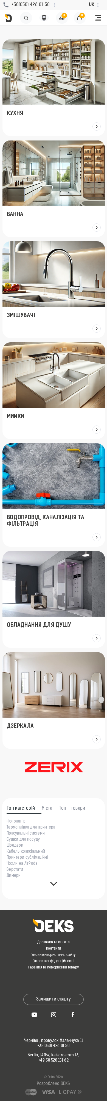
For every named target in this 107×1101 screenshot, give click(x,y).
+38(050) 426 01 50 (53, 1046)
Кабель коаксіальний (26, 852)
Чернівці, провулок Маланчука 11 (53, 1041)
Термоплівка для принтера (31, 828)
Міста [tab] (47, 808)
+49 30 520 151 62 (53, 1061)
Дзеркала (20, 726)
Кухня (15, 113)
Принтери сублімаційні (27, 858)
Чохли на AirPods (22, 864)
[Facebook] (73, 1014)
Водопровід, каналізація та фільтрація (45, 521)
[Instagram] (53, 1014)
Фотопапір (16, 822)
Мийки (15, 416)
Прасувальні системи (26, 834)
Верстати (15, 870)
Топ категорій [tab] (21, 808)
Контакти (53, 948)
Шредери (15, 846)
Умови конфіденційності (53, 961)
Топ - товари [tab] (72, 808)
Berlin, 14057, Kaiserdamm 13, (53, 1055)
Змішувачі (21, 315)
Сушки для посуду (23, 840)
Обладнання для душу (39, 625)
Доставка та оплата (53, 942)
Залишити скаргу (53, 999)
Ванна (15, 214)
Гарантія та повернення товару (53, 967)
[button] (98, 17)
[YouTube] (34, 1014)
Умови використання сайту (53, 955)
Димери (14, 876)
